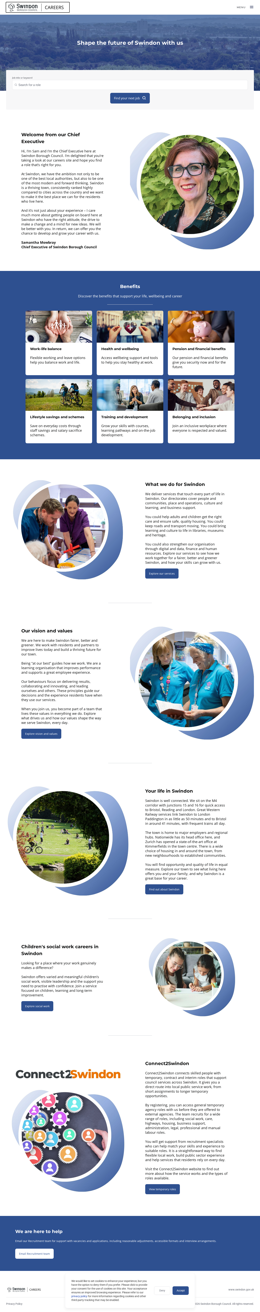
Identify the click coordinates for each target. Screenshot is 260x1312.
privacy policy (79, 1296)
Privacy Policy (14, 1303)
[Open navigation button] (251, 7)
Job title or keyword (22, 77)
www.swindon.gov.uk (241, 1289)
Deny (162, 1290)
